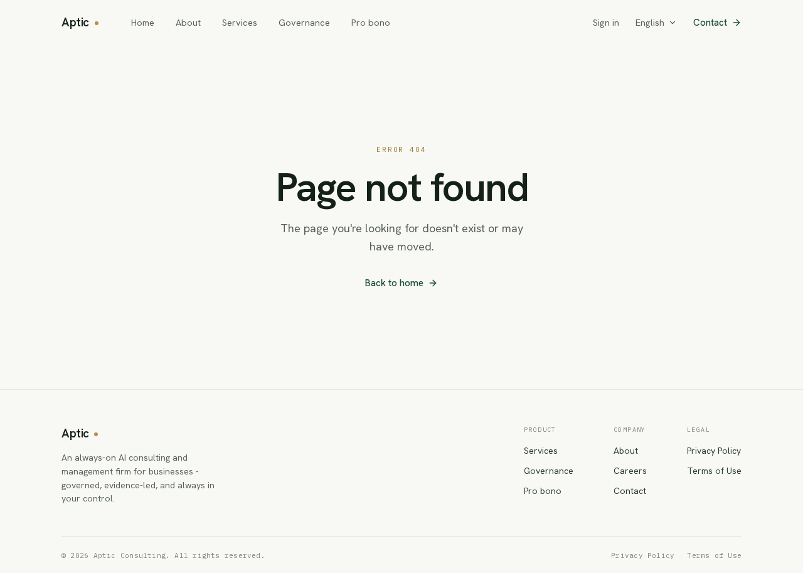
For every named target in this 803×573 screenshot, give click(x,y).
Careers (630, 470)
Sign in (606, 22)
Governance (304, 22)
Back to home (394, 283)
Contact (710, 22)
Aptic (75, 22)
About (188, 22)
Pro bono (370, 22)
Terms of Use (714, 470)
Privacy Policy (714, 450)
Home (142, 22)
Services (239, 22)
